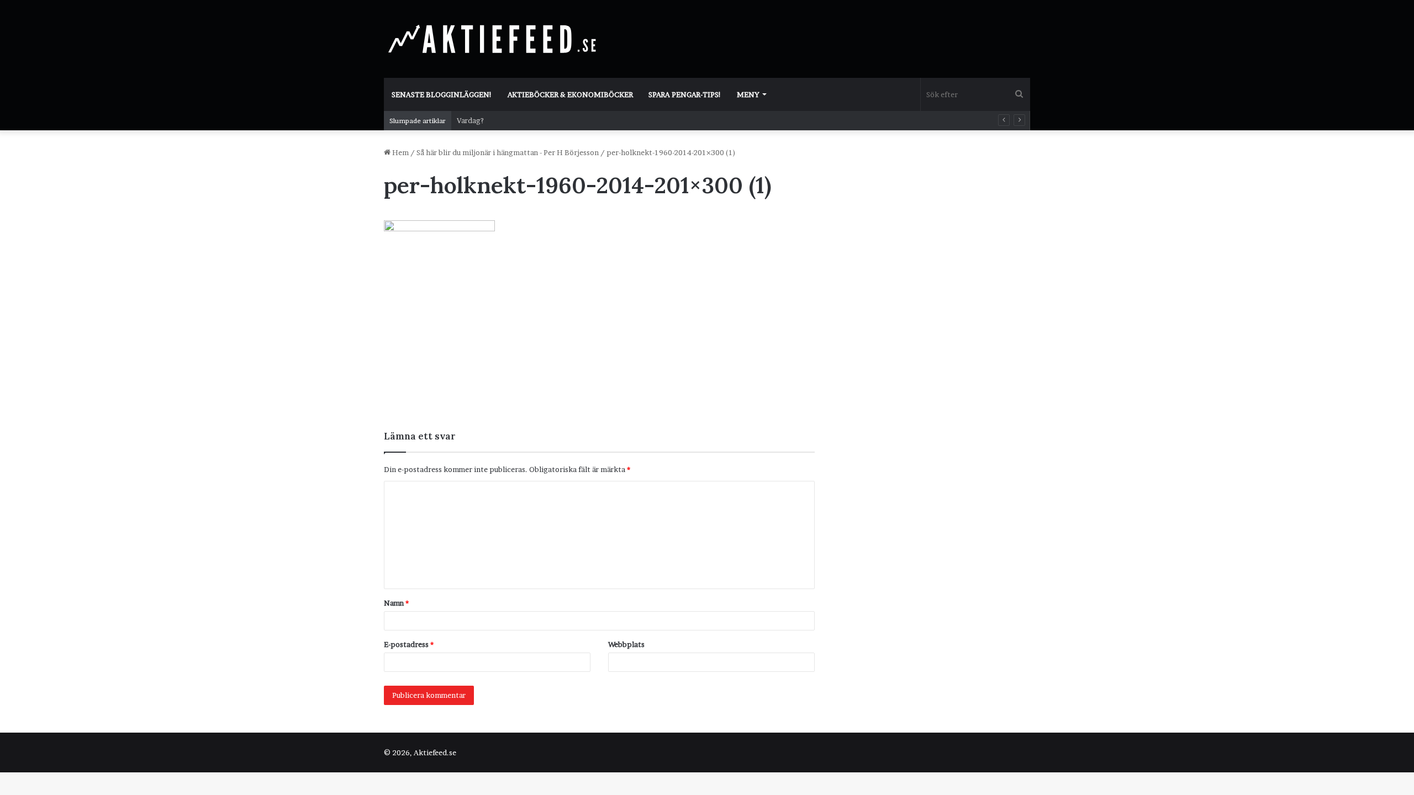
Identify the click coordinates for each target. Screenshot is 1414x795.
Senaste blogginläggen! (442, 94)
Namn (396, 602)
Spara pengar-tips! (684, 94)
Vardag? (470, 120)
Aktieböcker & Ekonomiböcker (570, 94)
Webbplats (626, 644)
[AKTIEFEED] (494, 39)
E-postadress (409, 644)
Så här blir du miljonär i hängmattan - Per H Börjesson (507, 152)
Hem (400, 152)
